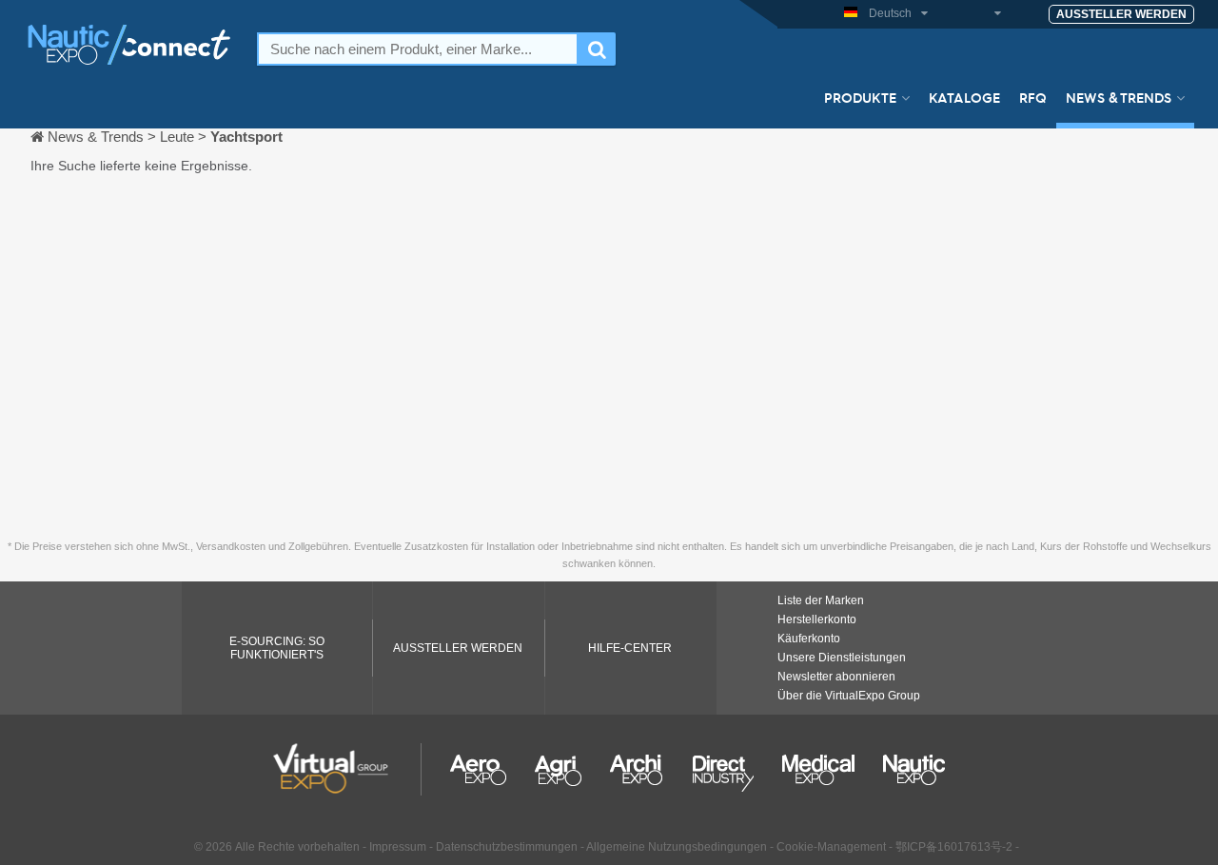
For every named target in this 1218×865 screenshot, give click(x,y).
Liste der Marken (820, 600)
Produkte (860, 97)
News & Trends (1118, 97)
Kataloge (964, 97)
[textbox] (418, 49)
